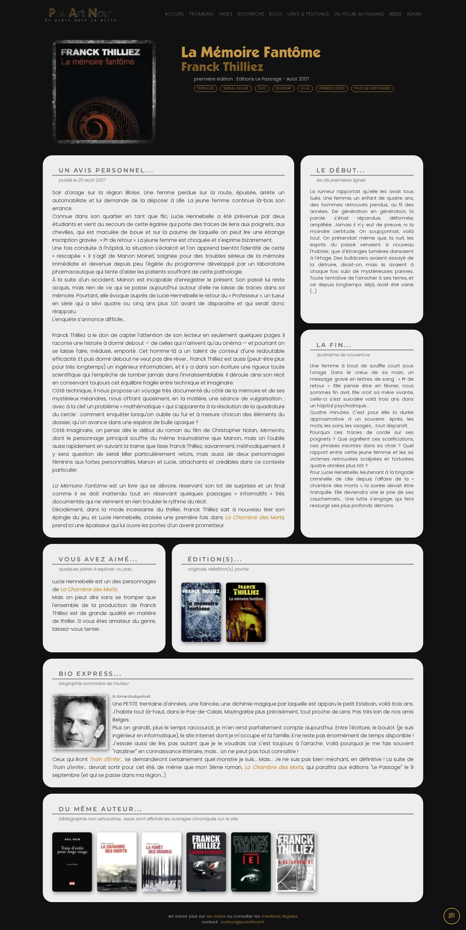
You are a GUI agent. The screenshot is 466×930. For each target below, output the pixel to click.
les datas (216, 916)
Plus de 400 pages (372, 88)
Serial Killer (236, 88)
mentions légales (280, 916)
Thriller (205, 88)
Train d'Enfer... (106, 759)
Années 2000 (332, 88)
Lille (305, 88)
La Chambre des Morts (254, 517)
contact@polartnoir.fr (242, 922)
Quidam (283, 88)
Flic (262, 88)
